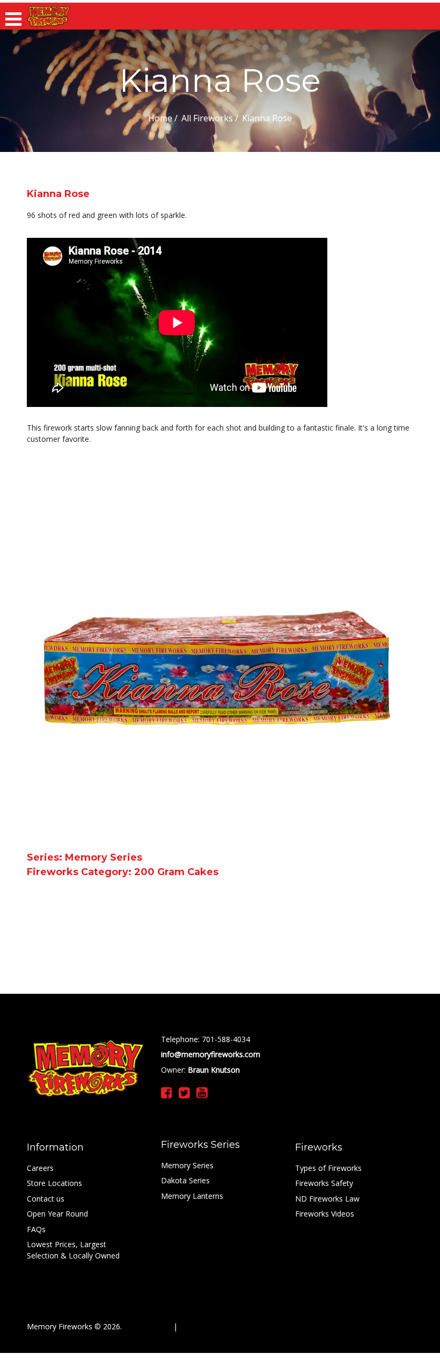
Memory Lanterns (192, 1196)
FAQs (36, 1229)
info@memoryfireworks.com (210, 1054)
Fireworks (318, 1147)
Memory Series (187, 1165)
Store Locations (54, 1183)
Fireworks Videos (324, 1214)
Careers (40, 1168)
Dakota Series (185, 1180)
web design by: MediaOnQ (225, 1326)
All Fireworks (207, 118)
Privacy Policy (146, 1326)
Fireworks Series (200, 1145)
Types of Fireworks (328, 1168)
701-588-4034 (225, 1039)
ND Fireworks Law (327, 1198)
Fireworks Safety (324, 1183)
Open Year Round (57, 1214)
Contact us (45, 1198)
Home (160, 118)
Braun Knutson (213, 1070)
